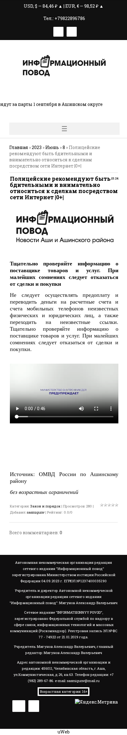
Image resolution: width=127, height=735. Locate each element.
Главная (18, 147)
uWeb (64, 732)
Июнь (52, 147)
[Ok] (72, 31)
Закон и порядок (45, 506)
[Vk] (58, 31)
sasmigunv (35, 512)
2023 (37, 147)
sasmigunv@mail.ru (83, 680)
